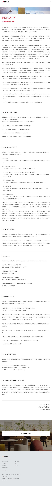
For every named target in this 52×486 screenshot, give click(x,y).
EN (18, 456)
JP (14, 456)
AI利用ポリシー (44, 206)
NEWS (16, 465)
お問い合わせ (26, 433)
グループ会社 (34, 27)
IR (15, 463)
